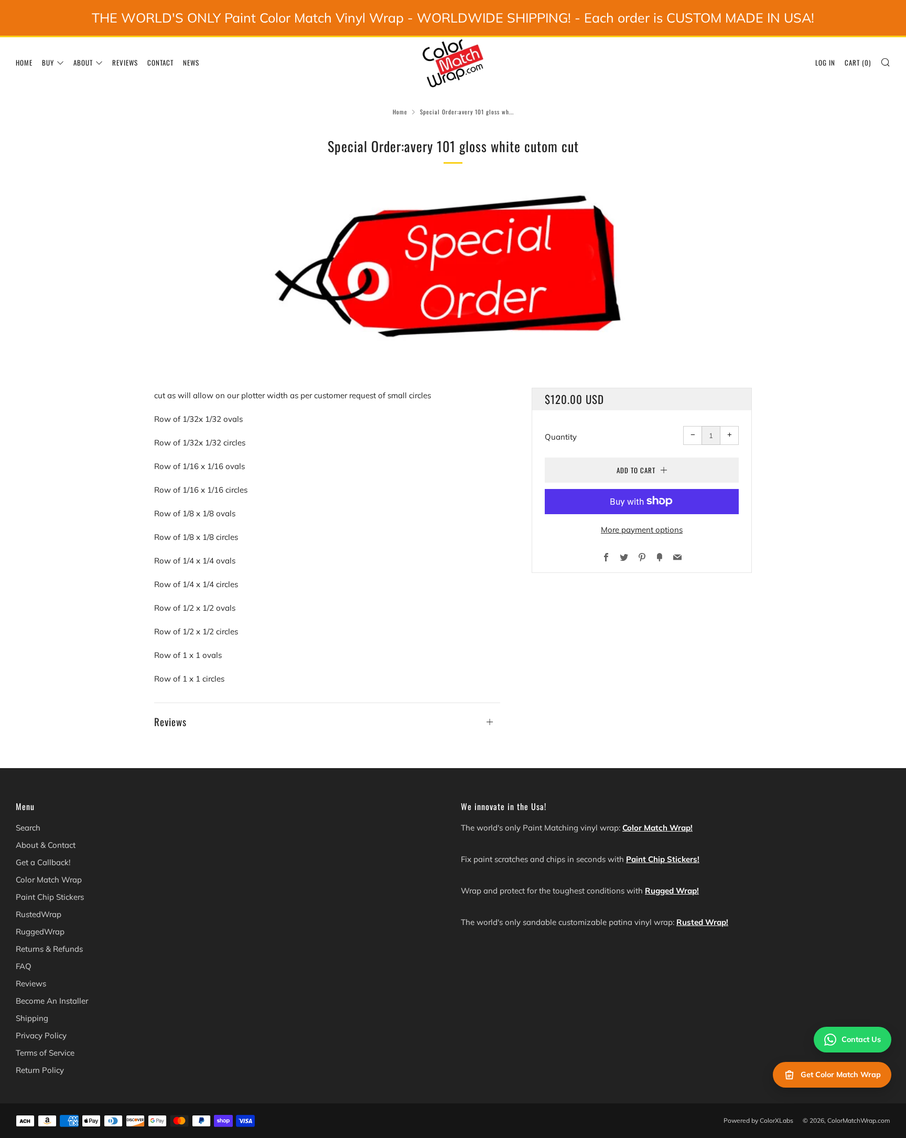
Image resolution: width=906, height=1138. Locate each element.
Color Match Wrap (49, 880)
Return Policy (40, 1070)
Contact (160, 62)
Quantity (561, 436)
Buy (48, 62)
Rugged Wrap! (672, 891)
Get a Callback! (43, 862)
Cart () (858, 62)
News (191, 62)
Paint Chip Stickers (50, 897)
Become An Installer (52, 1001)
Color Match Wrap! (657, 828)
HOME (24, 62)
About (83, 62)
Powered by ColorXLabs (758, 1120)
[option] (453, 269)
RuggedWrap (40, 932)
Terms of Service (45, 1053)
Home (400, 112)
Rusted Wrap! (702, 922)
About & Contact (46, 845)
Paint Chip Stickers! (662, 859)
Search (28, 828)
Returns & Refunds (49, 949)
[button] (327, 716)
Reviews (125, 62)
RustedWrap (38, 914)
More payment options (642, 529)
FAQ (23, 966)
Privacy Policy (41, 1035)
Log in (825, 62)
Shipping (32, 1018)
